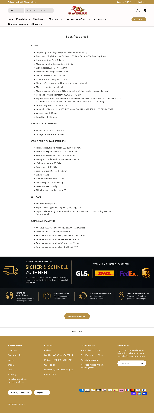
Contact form (50, 374)
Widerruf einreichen (77, 316)
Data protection (15, 355)
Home (10, 19)
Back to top (77, 332)
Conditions (13, 350)
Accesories (98, 19)
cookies (11, 360)
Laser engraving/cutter (77, 19)
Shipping (12, 374)
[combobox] (31, 10)
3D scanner (54, 19)
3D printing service (17, 24)
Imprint (11, 364)
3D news (36, 24)
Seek (10, 369)
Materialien (21, 19)
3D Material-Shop (19, 404)
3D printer (38, 19)
